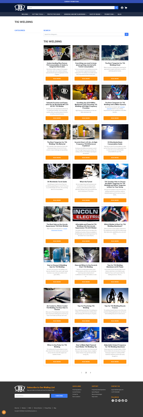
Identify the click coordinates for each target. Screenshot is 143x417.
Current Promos (76, 392)
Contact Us (75, 394)
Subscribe (59, 396)
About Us (17, 408)
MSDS (29, 408)
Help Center (95, 396)
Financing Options (76, 389)
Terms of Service (38, 408)
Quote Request (95, 392)
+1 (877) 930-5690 (115, 392)
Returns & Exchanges (97, 394)
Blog (119, 14)
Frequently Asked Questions (99, 389)
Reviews (24, 408)
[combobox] (71, 7)
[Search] (116, 7)
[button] (126, 7)
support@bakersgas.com (117, 389)
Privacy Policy (48, 408)
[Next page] (90, 372)
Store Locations (76, 396)
